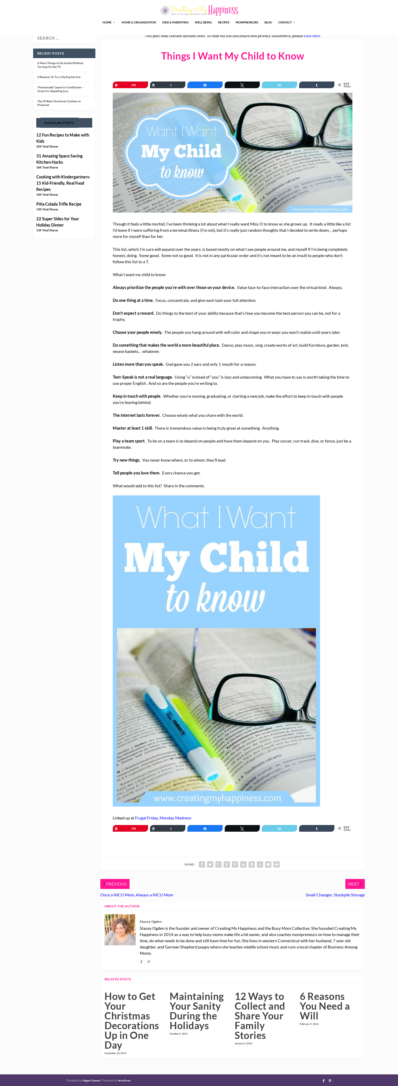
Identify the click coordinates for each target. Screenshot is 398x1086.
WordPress (124, 1080)
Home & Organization (139, 22)
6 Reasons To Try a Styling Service (58, 77)
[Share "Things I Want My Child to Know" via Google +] (218, 864)
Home (107, 22)
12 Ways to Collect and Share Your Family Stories (260, 1015)
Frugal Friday (146, 817)
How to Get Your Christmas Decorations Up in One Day (131, 1020)
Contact (285, 22)
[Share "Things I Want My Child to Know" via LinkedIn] (243, 864)
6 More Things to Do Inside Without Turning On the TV (60, 64)
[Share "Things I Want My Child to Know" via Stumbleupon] (260, 864)
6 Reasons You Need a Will (325, 1005)
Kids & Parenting (175, 22)
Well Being (203, 22)
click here (312, 35)
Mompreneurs (247, 22)
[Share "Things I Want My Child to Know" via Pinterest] (235, 864)
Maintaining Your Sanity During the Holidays (197, 1010)
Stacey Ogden (151, 921)
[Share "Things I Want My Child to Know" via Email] (268, 864)
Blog (268, 22)
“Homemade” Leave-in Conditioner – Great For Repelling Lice (60, 89)
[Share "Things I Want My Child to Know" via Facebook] (202, 864)
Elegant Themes (91, 1080)
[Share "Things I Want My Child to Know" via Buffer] (252, 864)
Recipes (223, 22)
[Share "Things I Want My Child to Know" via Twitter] (210, 864)
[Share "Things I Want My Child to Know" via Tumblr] (227, 864)
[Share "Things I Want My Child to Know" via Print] (276, 864)
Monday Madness (175, 817)
